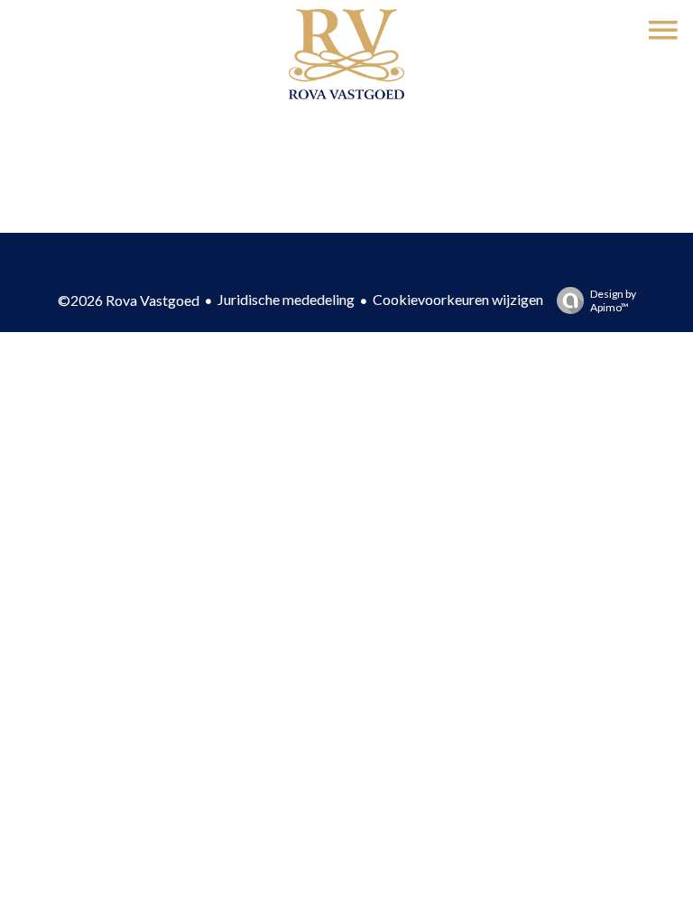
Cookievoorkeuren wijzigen (458, 299)
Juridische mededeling (286, 299)
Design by (613, 300)
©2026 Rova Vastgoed (128, 300)
